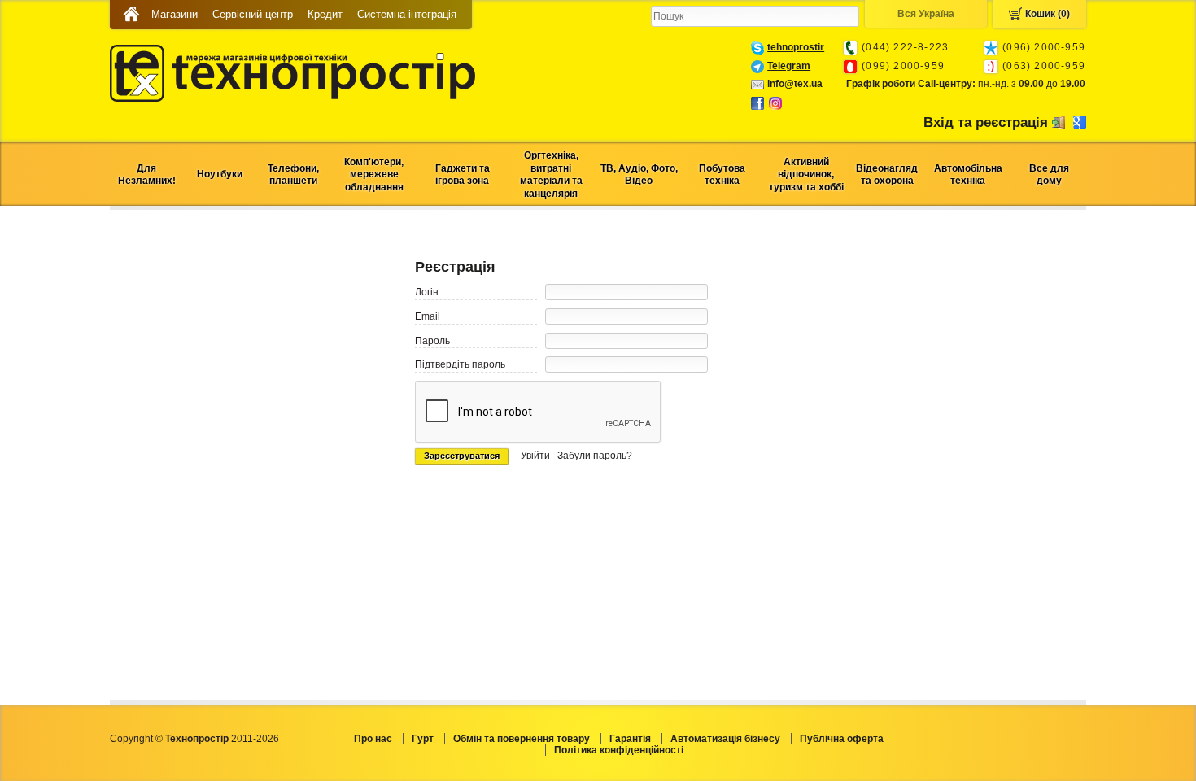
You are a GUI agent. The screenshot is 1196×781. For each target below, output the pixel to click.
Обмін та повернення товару (521, 738)
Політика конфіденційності (618, 750)
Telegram (788, 66)
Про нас (373, 738)
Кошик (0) (1047, 14)
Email (427, 316)
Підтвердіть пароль (460, 364)
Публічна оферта (842, 738)
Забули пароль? (594, 455)
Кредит (325, 14)
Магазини (174, 14)
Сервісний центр (252, 14)
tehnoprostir (795, 47)
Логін (427, 292)
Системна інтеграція (406, 14)
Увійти (535, 455)
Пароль (432, 341)
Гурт (423, 738)
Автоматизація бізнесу (725, 738)
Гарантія (630, 738)
